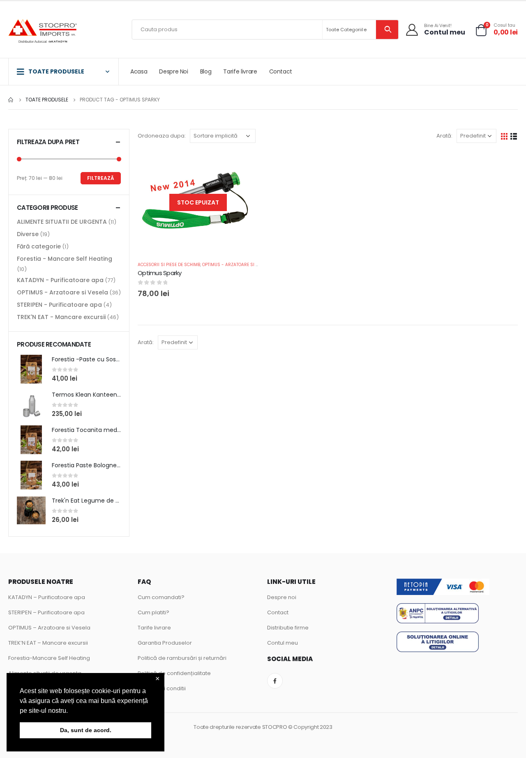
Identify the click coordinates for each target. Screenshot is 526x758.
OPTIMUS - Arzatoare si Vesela (236, 265)
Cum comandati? (161, 597)
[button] (70, 711)
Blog (206, 71)
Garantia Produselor (165, 643)
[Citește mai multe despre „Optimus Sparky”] (245, 164)
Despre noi (281, 597)
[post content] (198, 202)
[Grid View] (504, 136)
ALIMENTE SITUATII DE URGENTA (62, 222)
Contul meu (282, 643)
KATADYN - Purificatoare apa (60, 280)
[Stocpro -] (43, 32)
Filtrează (100, 178)
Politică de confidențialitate (174, 673)
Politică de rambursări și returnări (182, 658)
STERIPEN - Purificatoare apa (59, 305)
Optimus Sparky (160, 273)
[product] (31, 369)
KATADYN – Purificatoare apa (46, 597)
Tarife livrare (240, 71)
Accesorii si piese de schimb (169, 265)
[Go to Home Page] (11, 99)
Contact (281, 71)
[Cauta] (387, 29)
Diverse (28, 234)
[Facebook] (275, 681)
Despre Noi (173, 71)
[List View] (514, 136)
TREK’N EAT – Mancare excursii (48, 643)
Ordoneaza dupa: (162, 136)
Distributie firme (288, 628)
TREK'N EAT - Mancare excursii (61, 317)
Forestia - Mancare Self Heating (64, 259)
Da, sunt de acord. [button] (85, 730)
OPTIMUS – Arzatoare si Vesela (49, 628)
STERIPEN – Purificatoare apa (46, 612)
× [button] (157, 679)
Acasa (138, 71)
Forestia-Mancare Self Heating (49, 658)
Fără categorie (39, 246)
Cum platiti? (153, 612)
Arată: (444, 136)
